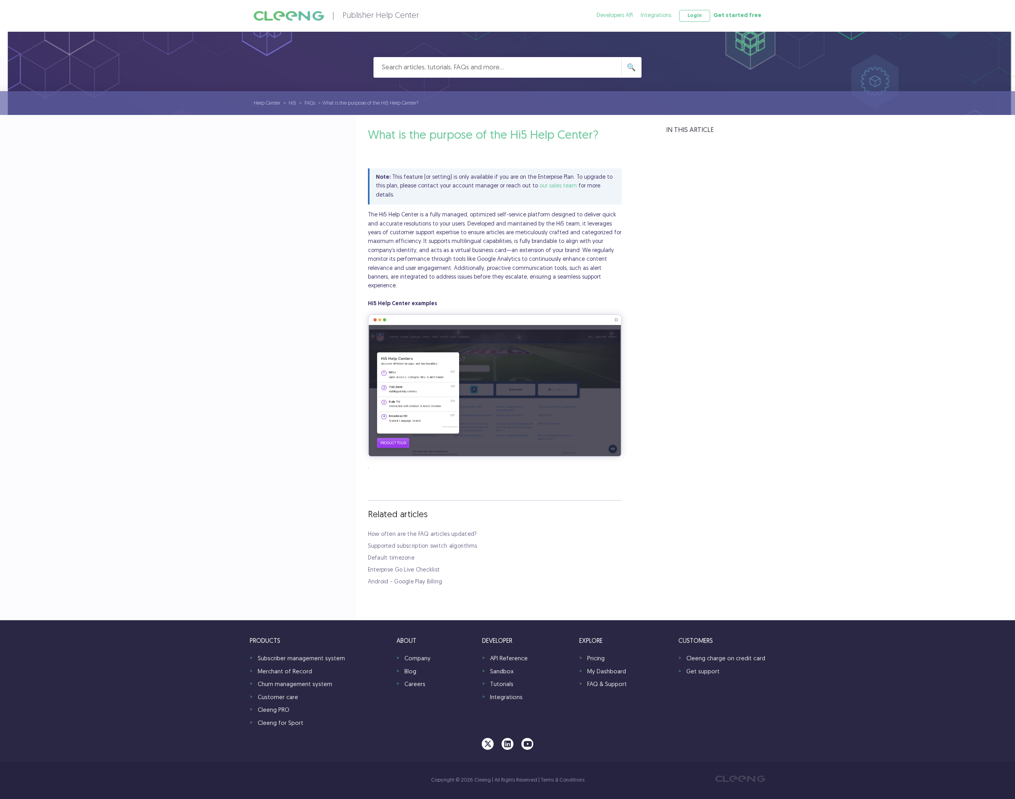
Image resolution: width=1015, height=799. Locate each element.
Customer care (278, 698)
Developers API (615, 16)
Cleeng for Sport (280, 723)
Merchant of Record (285, 672)
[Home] (289, 16)
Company (417, 659)
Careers (414, 685)
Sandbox (502, 672)
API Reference (509, 659)
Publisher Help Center (381, 16)
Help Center (267, 103)
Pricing (596, 659)
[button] (694, 16)
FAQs (309, 103)
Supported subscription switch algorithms (422, 546)
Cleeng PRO (273, 710)
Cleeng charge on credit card (725, 659)
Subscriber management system (301, 659)
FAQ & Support (607, 685)
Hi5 (292, 103)
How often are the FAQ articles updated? (422, 534)
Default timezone (391, 558)
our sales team (558, 186)
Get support (703, 672)
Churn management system (295, 685)
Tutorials (501, 685)
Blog (410, 672)
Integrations (656, 16)
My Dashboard (606, 672)
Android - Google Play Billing (405, 582)
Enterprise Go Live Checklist (404, 570)
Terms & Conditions (562, 780)
